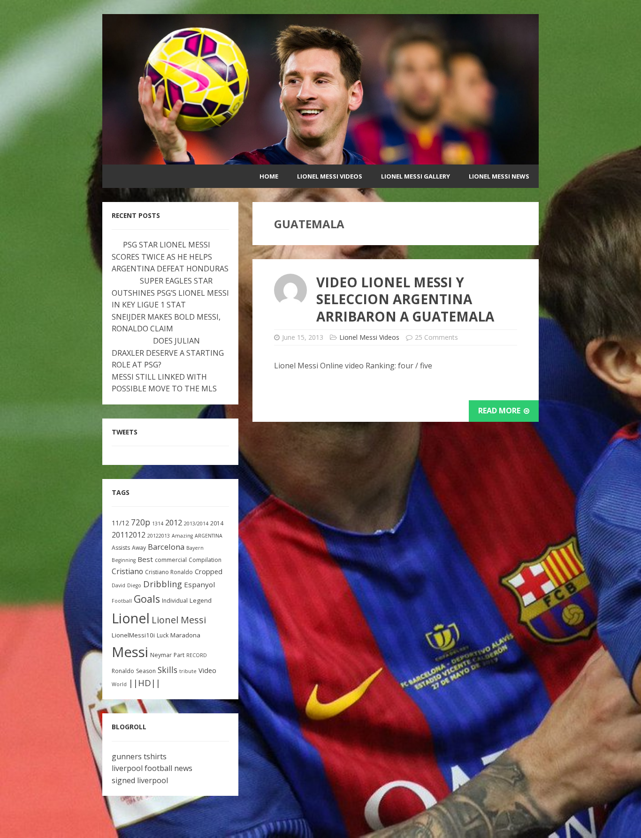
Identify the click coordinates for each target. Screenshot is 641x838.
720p (140, 522)
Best (145, 559)
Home (268, 176)
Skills (167, 669)
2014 (216, 523)
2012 (173, 522)
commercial (171, 560)
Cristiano (127, 571)
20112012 (128, 535)
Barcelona (166, 546)
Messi (130, 652)
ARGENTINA (208, 535)
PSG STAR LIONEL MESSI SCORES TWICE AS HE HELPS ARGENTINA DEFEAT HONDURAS (170, 256)
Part (179, 655)
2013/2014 (196, 523)
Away (139, 548)
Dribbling (162, 584)
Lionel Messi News (499, 176)
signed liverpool (140, 780)
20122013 (158, 535)
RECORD (196, 655)
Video (207, 670)
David (118, 585)
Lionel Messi (179, 620)
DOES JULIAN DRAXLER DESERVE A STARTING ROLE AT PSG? (168, 353)
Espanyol (199, 584)
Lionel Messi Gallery (415, 176)
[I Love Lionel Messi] (320, 158)
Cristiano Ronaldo (169, 572)
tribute (188, 671)
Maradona (185, 635)
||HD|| (144, 682)
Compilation (205, 560)
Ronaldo (123, 671)
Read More (500, 410)
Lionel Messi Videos (329, 176)
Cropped (208, 571)
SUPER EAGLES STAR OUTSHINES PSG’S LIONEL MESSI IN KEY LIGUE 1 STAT (170, 293)
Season (146, 671)
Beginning (124, 560)
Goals (147, 599)
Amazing (182, 535)
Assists (121, 548)
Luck (162, 635)
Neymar (161, 655)
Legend (201, 600)
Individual (175, 601)
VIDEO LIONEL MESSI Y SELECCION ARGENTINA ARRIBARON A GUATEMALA (405, 299)
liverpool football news (152, 768)
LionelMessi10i (133, 635)
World (119, 684)
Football (122, 601)
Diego (134, 585)
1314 (157, 523)
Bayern (195, 548)
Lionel (131, 618)
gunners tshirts (139, 756)
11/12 (120, 522)
